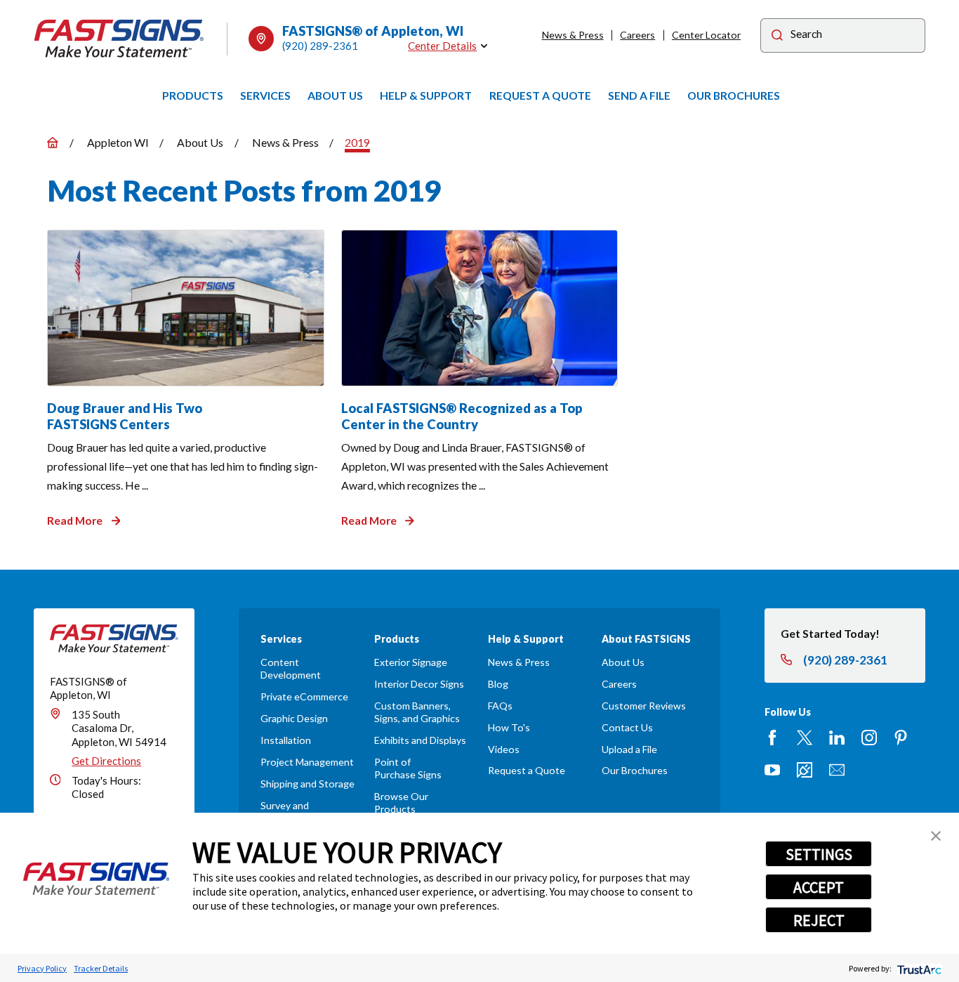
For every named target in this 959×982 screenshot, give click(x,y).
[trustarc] (918, 968)
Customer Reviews (644, 706)
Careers (637, 35)
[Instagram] (869, 737)
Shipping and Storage (307, 784)
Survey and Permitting (284, 811)
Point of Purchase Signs (408, 768)
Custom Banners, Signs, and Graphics (417, 712)
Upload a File (629, 749)
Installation (285, 740)
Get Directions (106, 760)
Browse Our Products (401, 802)
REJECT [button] (819, 920)
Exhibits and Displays (420, 740)
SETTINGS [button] (819, 854)
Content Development (290, 668)
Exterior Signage (410, 662)
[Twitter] (804, 737)
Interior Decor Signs (419, 684)
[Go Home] (52, 142)
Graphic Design (294, 718)
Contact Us (627, 727)
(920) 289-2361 (320, 45)
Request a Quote (526, 770)
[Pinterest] (900, 737)
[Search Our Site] (777, 36)
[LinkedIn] (837, 737)
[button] (936, 836)
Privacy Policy (42, 968)
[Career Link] (804, 770)
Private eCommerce (304, 696)
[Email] (837, 770)
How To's (509, 727)
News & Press (573, 35)
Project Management (307, 762)
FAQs (500, 706)
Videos (504, 749)
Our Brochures (635, 770)
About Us (623, 662)
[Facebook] (772, 737)
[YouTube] (772, 770)
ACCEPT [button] (818, 887)
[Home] (119, 39)
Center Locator (706, 35)
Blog (498, 684)
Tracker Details (101, 968)
